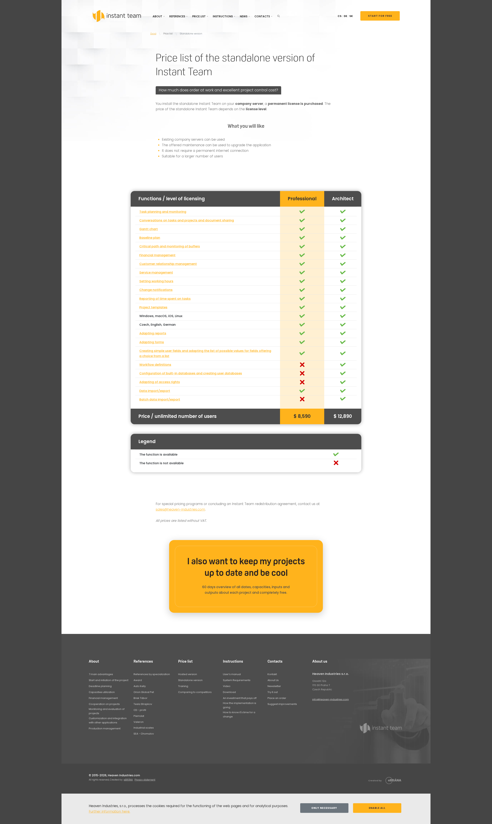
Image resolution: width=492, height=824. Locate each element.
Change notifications (156, 290)
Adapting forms (151, 342)
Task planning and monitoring (162, 212)
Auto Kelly (140, 686)
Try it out (273, 692)
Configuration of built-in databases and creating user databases (190, 373)
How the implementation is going (239, 705)
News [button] (243, 16)
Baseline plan (149, 237)
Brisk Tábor (140, 698)
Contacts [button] (262, 16)
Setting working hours (156, 281)
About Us (273, 680)
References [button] (177, 16)
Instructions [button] (223, 16)
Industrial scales (144, 728)
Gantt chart (148, 229)
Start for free (380, 16)
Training (183, 686)
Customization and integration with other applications (108, 720)
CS (340, 16)
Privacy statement (145, 779)
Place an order (277, 698)
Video (226, 686)
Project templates (153, 307)
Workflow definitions (155, 364)
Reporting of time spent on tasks (165, 298)
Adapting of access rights (159, 382)
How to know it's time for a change (239, 714)
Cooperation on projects (104, 704)
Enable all (377, 808)
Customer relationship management (168, 264)
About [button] (157, 16)
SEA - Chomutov (144, 734)
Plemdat (139, 716)
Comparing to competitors (195, 692)
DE (345, 16)
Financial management (157, 255)
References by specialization (152, 674)
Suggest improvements (282, 704)
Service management (156, 272)
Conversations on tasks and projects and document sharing (186, 220)
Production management (105, 728)
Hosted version (187, 674)
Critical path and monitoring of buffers (169, 246)
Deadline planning (100, 686)
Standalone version (190, 680)
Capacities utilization (102, 692)
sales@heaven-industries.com (180, 509)
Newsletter (274, 686)
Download (229, 692)
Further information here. (109, 811)
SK (351, 16)
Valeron (139, 722)
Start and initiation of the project (108, 680)
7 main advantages (101, 674)
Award (138, 680)
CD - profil (140, 710)
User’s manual (232, 674)
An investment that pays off (240, 698)
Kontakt (272, 674)
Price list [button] (199, 16)
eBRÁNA (128, 779)
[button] (278, 16)
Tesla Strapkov (143, 704)
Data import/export (154, 391)
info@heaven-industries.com (330, 699)
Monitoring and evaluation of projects (107, 711)
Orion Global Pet (144, 692)
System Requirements (236, 680)
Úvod (153, 33)
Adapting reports (152, 333)
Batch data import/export (159, 399)
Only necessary (324, 808)
